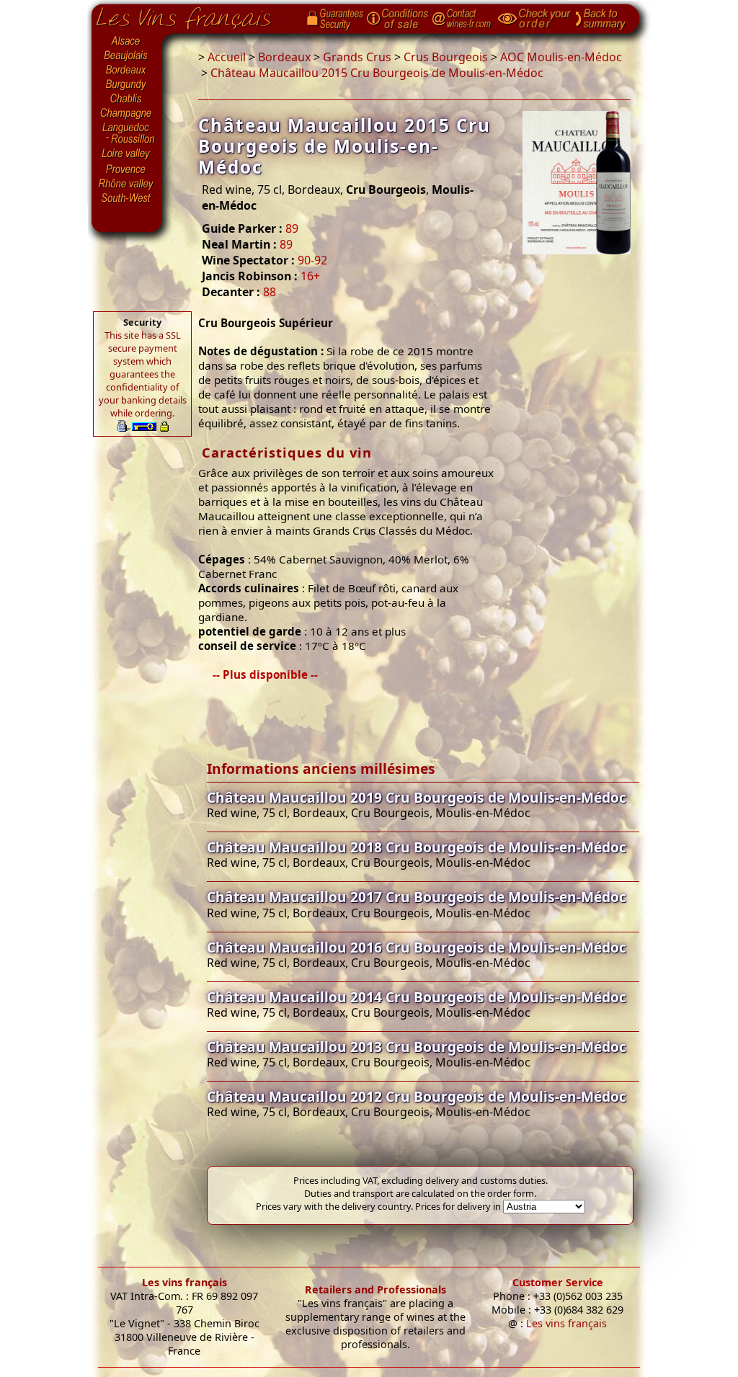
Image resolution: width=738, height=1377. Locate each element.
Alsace (127, 41)
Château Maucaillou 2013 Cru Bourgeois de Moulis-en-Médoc (416, 1046)
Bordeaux (127, 70)
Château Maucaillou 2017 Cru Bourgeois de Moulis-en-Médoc (416, 896)
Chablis (127, 99)
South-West (127, 196)
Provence (127, 169)
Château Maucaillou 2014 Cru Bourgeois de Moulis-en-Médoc (416, 997)
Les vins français (184, 1282)
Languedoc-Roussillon (127, 133)
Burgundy (127, 85)
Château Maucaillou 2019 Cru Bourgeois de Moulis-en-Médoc (416, 797)
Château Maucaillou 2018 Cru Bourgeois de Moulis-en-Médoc (416, 847)
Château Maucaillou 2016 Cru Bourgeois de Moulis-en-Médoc (416, 947)
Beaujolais (127, 55)
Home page (194, 15)
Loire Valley (127, 153)
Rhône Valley (127, 183)
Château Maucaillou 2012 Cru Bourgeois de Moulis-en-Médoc (416, 1096)
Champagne (127, 114)
